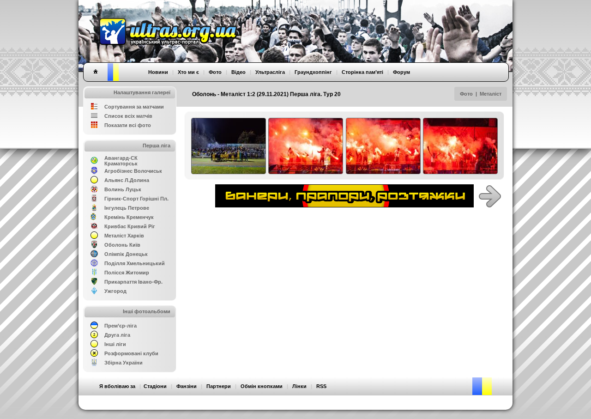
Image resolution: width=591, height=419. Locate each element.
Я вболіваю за (117, 386)
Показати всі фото (127, 125)
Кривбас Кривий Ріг (129, 226)
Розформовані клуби (131, 353)
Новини (158, 72)
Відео (238, 72)
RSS (321, 386)
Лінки (299, 386)
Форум (401, 72)
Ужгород (115, 291)
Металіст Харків (124, 235)
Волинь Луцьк (122, 189)
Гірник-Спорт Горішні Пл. (136, 198)
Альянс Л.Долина (126, 180)
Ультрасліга (270, 72)
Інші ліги (115, 344)
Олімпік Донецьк (126, 254)
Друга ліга (117, 335)
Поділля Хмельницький (134, 263)
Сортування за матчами (134, 106)
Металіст (491, 94)
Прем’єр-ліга (120, 325)
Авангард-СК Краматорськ (121, 160)
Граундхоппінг (313, 72)
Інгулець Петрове (126, 208)
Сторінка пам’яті (362, 72)
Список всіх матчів (128, 116)
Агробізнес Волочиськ (133, 171)
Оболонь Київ (122, 245)
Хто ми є (188, 72)
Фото (466, 94)
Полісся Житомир (126, 272)
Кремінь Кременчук (129, 217)
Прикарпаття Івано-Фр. (133, 282)
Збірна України (123, 362)
